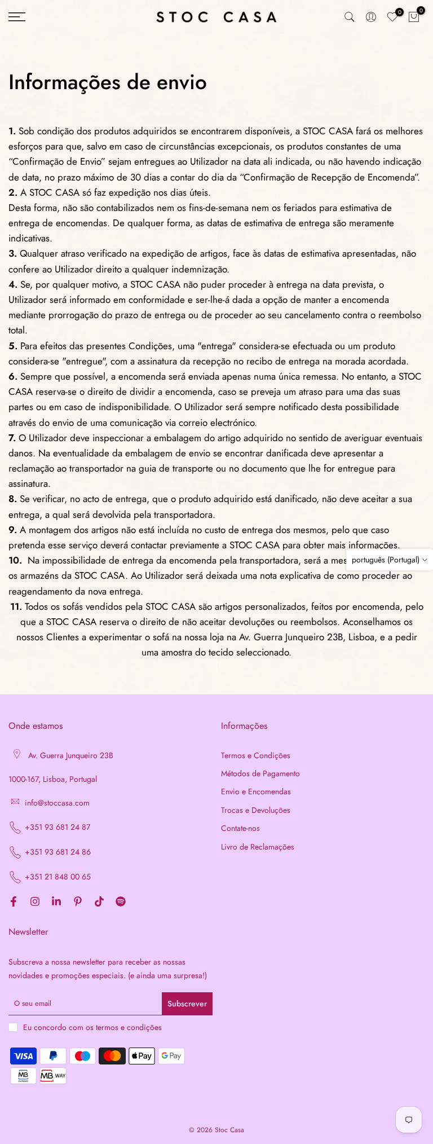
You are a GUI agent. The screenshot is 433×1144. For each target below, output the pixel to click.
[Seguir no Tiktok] (99, 902)
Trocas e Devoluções (255, 810)
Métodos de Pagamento (260, 773)
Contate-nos (240, 828)
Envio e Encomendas (256, 791)
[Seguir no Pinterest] (78, 902)
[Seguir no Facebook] (13, 902)
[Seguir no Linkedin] (56, 902)
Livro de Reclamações (257, 847)
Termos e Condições (255, 755)
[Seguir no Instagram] (35, 902)
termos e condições (129, 1027)
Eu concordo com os (92, 1027)
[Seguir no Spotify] (121, 902)
